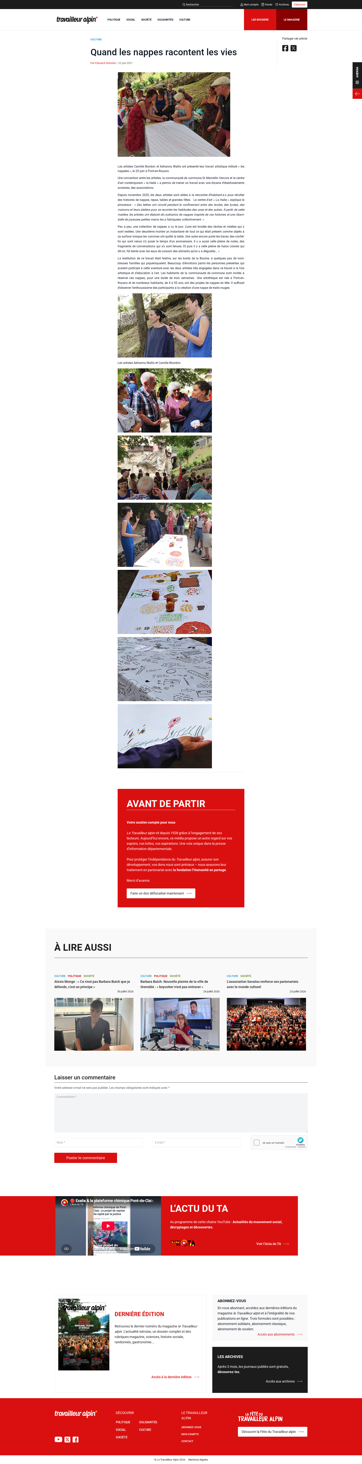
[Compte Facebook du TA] (75, 1439)
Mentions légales (198, 1459)
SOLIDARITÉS (165, 19)
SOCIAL (130, 19)
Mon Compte (190, 1434)
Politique (74, 976)
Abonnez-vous (191, 1427)
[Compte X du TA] (67, 1439)
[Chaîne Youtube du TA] (58, 1439)
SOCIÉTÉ (146, 19)
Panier (268, 4)
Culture (96, 39)
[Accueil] (76, 20)
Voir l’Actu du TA (268, 1244)
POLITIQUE (113, 19)
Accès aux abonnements (276, 1334)
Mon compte (251, 4)
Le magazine (292, 19)
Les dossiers (260, 19)
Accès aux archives (280, 1381)
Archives (284, 4)
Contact (187, 1441)
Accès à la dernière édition (171, 1377)
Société (89, 976)
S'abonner (299, 4)
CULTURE (184, 19)
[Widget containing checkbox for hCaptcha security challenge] (279, 1142)
